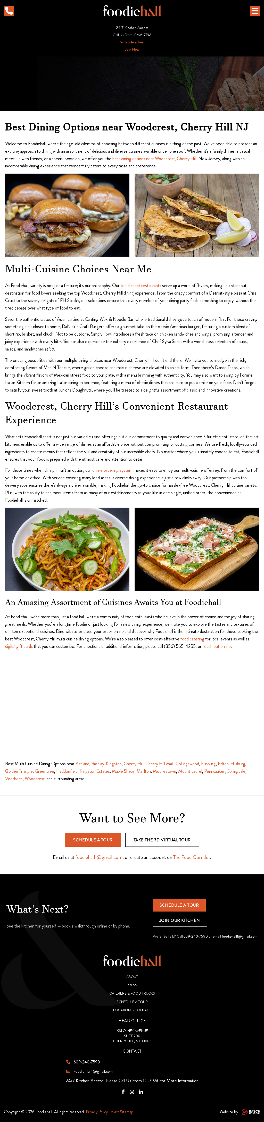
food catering (192, 639)
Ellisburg (208, 763)
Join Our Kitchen (180, 920)
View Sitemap (122, 1112)
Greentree (44, 771)
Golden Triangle (19, 771)
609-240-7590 (196, 936)
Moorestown (164, 771)
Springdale (236, 771)
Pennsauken (214, 771)
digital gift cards (19, 646)
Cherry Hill (133, 763)
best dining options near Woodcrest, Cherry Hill (154, 158)
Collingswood (187, 763)
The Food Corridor (191, 857)
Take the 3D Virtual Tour (162, 840)
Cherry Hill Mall (159, 763)
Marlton (144, 771)
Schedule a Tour (132, 42)
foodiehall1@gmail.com (99, 857)
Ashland (82, 763)
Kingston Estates (95, 771)
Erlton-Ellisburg (231, 763)
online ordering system (112, 470)
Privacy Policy (97, 1112)
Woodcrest (35, 778)
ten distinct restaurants (141, 285)
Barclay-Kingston (106, 763)
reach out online (217, 646)
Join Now (132, 49)
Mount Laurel (190, 771)
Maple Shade (123, 771)
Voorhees (14, 778)
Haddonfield (67, 771)
